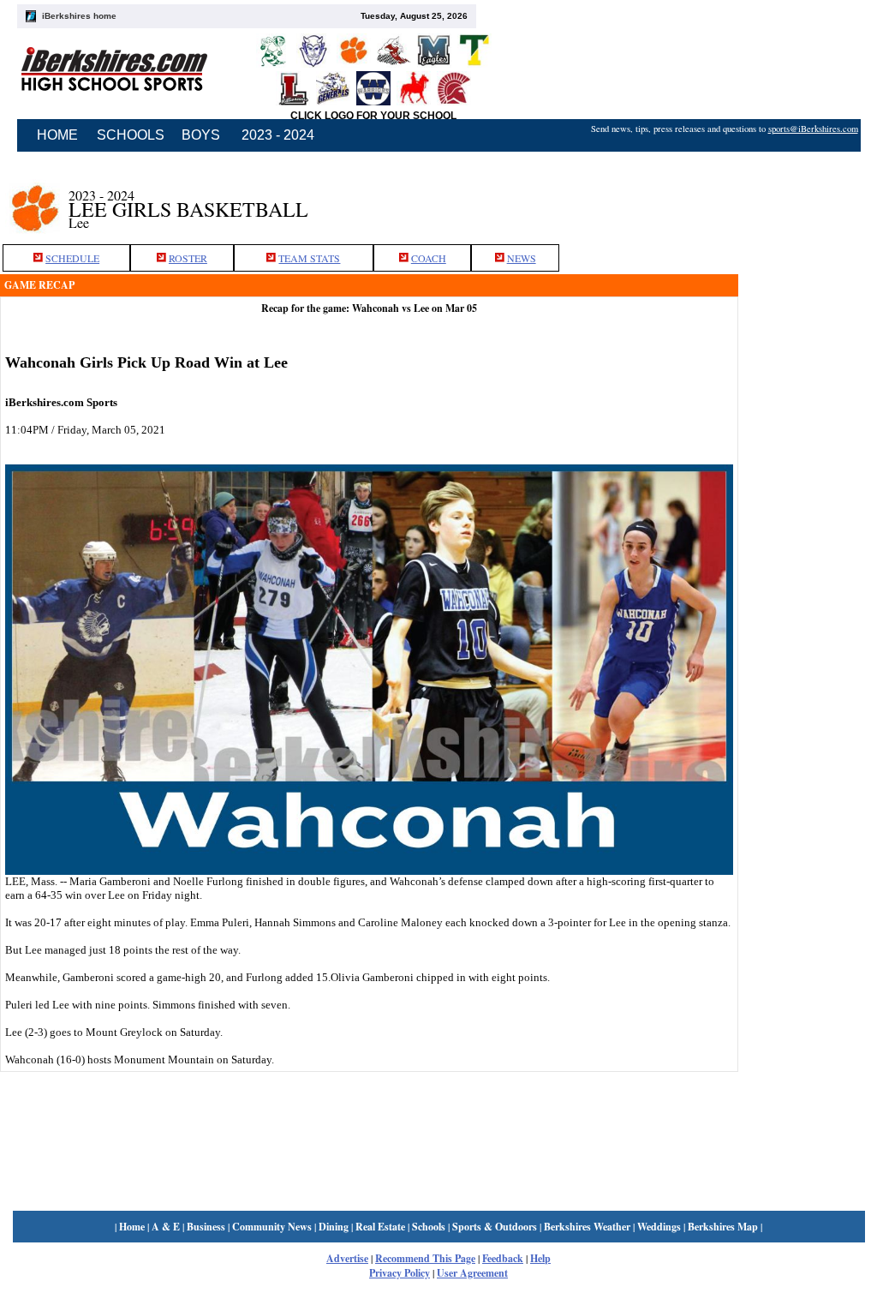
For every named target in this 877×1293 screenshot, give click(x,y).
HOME (57, 135)
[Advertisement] (808, 431)
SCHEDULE (72, 258)
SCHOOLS (130, 135)
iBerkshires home (79, 16)
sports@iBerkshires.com (813, 129)
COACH (428, 258)
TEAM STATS (309, 258)
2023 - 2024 (278, 135)
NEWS (521, 258)
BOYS (201, 135)
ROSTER (188, 258)
